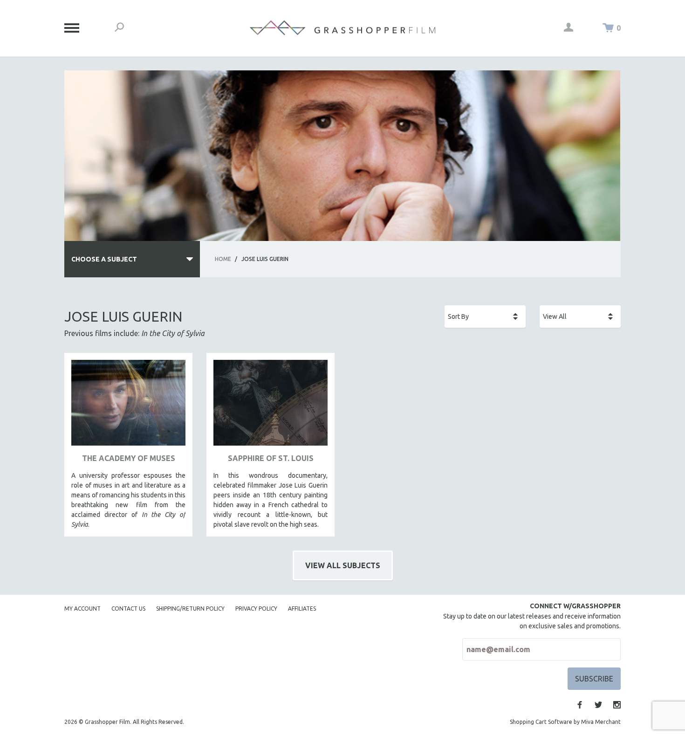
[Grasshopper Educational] (342, 28)
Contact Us (128, 608)
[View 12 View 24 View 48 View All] (580, 316)
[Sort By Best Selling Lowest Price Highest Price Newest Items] (485, 316)
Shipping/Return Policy (190, 608)
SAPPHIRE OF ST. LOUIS (271, 458)
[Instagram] (617, 704)
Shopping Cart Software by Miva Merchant (565, 722)
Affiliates (302, 608)
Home (223, 259)
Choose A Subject (104, 259)
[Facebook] (579, 704)
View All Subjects (342, 565)
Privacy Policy (256, 608)
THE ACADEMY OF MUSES (128, 458)
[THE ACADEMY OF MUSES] (128, 406)
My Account (82, 608)
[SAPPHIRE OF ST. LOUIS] (270, 406)
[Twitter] (598, 704)
